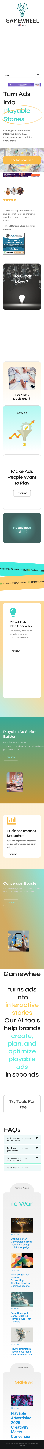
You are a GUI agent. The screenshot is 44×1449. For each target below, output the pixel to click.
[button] (22, 1139)
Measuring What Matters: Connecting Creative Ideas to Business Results (20, 1280)
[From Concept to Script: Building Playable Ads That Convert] (22, 1293)
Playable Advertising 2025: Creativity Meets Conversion (21, 1425)
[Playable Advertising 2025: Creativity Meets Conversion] (22, 1396)
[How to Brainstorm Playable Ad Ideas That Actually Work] (22, 1329)
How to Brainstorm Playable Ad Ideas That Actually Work (21, 1351)
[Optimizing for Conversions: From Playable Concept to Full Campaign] (22, 1219)
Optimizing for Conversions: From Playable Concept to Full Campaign (21, 1243)
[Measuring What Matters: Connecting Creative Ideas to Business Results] (22, 1255)
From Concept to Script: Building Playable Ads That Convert (21, 1317)
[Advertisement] (22, 50)
